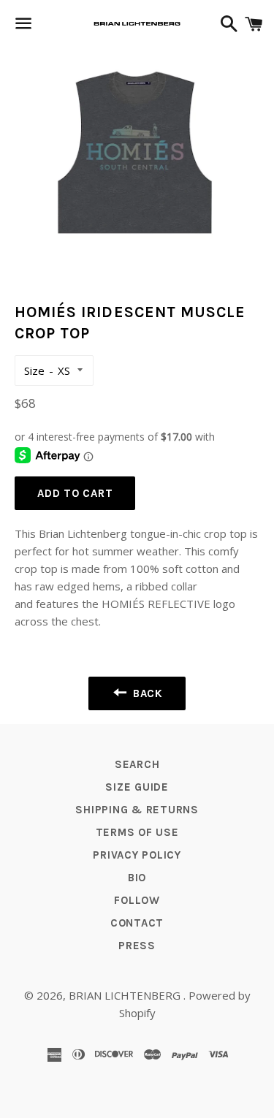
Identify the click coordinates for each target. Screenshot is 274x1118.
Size (34, 370)
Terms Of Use (137, 832)
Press (137, 945)
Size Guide (137, 787)
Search (137, 764)
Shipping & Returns (137, 809)
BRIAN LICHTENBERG (126, 995)
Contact (137, 922)
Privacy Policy (137, 855)
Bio (137, 877)
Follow (137, 900)
